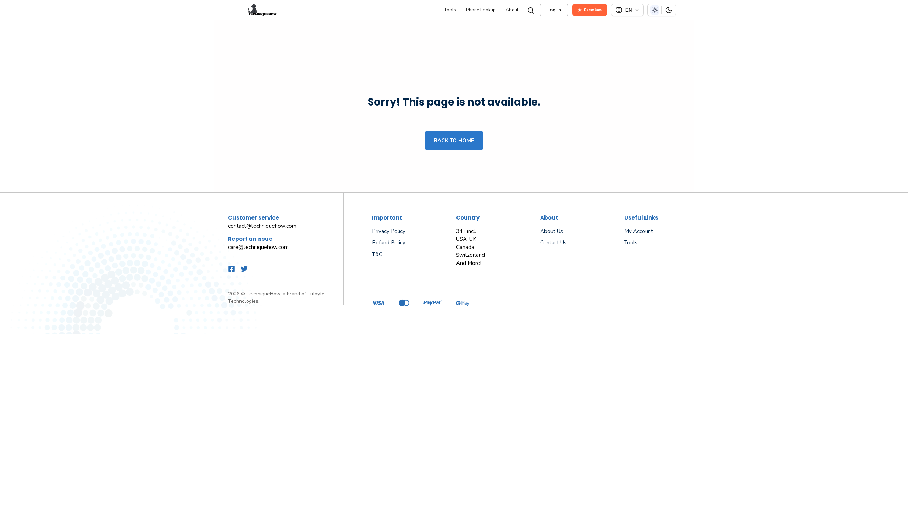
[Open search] (530, 10)
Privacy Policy (388, 231)
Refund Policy (388, 242)
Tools (450, 10)
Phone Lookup (481, 10)
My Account (638, 231)
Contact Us (553, 242)
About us (551, 231)
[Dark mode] (668, 10)
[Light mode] (654, 10)
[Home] (335, 10)
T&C (377, 254)
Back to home (454, 140)
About (512, 10)
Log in (554, 10)
